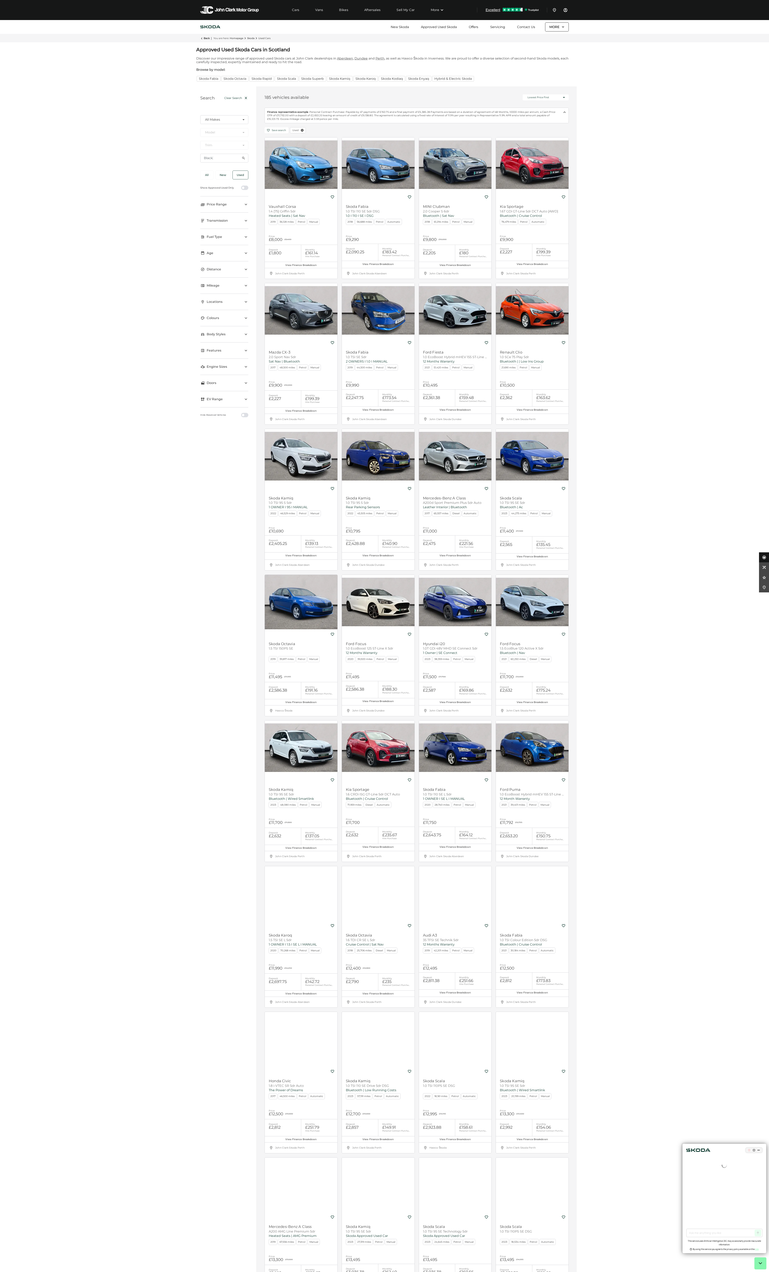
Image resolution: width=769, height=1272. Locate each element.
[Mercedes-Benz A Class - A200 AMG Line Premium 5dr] (301, 1185)
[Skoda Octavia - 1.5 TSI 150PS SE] (301, 602)
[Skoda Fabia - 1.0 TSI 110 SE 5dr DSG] (378, 164)
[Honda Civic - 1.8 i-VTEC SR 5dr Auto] (301, 1039)
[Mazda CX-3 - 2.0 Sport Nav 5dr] (301, 310)
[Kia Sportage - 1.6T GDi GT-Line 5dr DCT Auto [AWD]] (532, 164)
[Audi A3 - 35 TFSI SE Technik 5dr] (455, 893)
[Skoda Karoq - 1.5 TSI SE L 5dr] (301, 893)
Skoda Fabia (208, 79)
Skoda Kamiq (339, 79)
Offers (473, 27)
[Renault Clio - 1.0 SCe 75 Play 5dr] (532, 310)
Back (207, 38)
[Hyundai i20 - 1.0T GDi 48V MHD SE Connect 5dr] (455, 602)
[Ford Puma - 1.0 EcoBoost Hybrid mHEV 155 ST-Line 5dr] (532, 747)
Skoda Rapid (262, 79)
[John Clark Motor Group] (229, 10)
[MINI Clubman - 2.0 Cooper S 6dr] (455, 164)
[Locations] (554, 10)
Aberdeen (345, 58)
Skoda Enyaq (418, 79)
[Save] (332, 197)
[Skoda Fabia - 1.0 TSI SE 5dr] (378, 310)
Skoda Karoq (365, 79)
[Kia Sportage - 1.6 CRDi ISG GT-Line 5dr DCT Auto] (378, 747)
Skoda (251, 38)
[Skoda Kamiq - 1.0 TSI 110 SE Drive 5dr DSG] (378, 1039)
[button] (302, 130)
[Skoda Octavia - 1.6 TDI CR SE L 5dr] (378, 893)
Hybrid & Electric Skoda (453, 79)
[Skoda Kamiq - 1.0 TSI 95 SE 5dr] (301, 747)
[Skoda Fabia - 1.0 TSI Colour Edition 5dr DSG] (532, 893)
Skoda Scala (286, 79)
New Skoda (400, 27)
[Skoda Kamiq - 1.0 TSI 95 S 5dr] (301, 456)
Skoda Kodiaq (392, 79)
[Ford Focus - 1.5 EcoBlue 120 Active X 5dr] (532, 602)
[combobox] (224, 119)
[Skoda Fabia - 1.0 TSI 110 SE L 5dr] (455, 747)
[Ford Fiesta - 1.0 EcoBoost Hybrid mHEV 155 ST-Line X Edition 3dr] (455, 310)
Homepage (236, 38)
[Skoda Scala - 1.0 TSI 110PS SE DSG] (455, 1039)
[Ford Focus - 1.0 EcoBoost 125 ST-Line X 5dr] (378, 602)
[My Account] (565, 10)
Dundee (361, 58)
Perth (379, 58)
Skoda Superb (312, 79)
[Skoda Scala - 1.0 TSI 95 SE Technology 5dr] (455, 1185)
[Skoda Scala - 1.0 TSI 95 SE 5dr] (532, 456)
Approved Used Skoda (439, 27)
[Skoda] (210, 26)
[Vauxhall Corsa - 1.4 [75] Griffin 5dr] (301, 164)
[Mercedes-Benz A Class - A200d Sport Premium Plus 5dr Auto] (455, 456)
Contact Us (526, 27)
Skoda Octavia (234, 79)
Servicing (497, 27)
